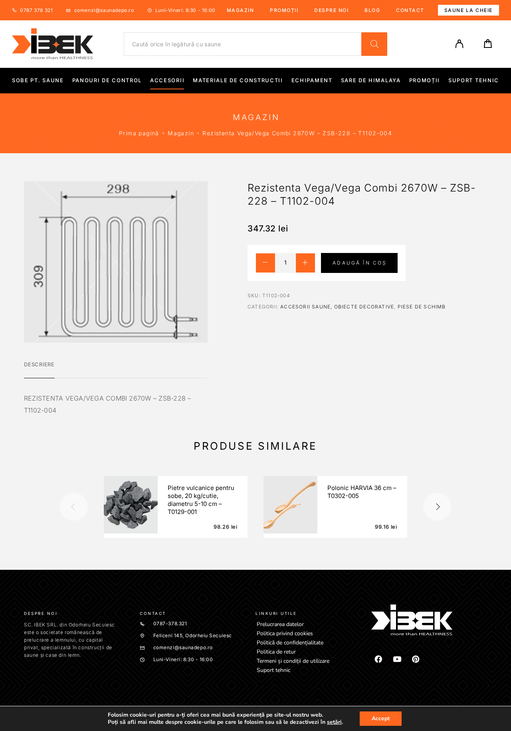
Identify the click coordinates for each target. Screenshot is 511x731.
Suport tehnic (473, 80)
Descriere (39, 364)
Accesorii (167, 80)
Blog (372, 10)
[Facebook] (378, 659)
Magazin (240, 10)
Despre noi (331, 10)
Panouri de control (107, 80)
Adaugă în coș (360, 263)
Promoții (284, 10)
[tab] (39, 369)
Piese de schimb (422, 307)
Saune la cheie (468, 10)
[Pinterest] (415, 659)
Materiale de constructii (238, 80)
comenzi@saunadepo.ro (104, 10)
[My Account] (459, 44)
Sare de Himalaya (371, 80)
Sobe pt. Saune (38, 80)
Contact (410, 10)
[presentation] (74, 507)
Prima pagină (139, 133)
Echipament (312, 80)
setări (334, 722)
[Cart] (488, 46)
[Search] (374, 44)
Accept (381, 718)
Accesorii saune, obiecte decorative (337, 307)
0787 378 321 (36, 10)
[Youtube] (397, 659)
